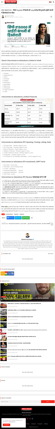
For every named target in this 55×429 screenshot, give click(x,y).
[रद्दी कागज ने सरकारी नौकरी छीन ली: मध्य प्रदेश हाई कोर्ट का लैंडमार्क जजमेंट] (3, 318)
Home (2, 7)
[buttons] (28, 419)
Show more (50, 253)
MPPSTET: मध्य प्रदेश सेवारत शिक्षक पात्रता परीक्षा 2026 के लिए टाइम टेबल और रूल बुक (23, 323)
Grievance (33, 423)
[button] (50, 2)
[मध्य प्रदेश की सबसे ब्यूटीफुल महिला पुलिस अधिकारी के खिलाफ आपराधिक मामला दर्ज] (3, 338)
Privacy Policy (26, 423)
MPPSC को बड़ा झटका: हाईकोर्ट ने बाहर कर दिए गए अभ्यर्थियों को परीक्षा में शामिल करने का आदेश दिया (24, 356)
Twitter (19, 217)
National (7, 7)
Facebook (11, 217)
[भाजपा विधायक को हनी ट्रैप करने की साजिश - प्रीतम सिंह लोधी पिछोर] (3, 345)
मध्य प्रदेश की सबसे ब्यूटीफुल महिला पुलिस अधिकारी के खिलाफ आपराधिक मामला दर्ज (22, 336)
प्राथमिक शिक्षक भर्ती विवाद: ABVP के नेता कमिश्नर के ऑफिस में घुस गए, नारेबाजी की (22, 310)
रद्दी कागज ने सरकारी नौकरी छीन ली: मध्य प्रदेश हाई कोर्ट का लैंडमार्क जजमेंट (20, 316)
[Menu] (2, 2)
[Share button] (32, 217)
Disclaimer (40, 423)
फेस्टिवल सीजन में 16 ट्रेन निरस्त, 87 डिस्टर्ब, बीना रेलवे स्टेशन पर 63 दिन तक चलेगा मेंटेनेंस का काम (24, 303)
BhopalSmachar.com (33, 426)
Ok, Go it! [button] (6, 424)
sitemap (46, 423)
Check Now (11, 421)
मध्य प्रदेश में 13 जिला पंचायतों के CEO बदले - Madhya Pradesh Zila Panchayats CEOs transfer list (27, 330)
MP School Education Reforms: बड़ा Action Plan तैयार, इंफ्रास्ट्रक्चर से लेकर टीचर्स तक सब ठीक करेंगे (27, 349)
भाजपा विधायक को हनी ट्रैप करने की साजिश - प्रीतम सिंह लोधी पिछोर (19, 343)
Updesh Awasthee (27, 239)
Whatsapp (26, 217)
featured (16, 214)
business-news (9, 214)
